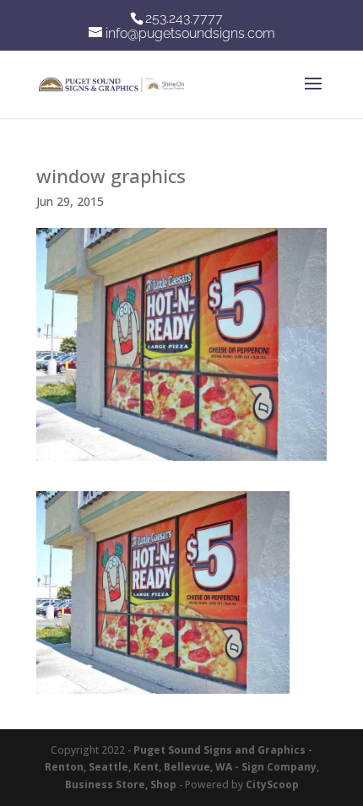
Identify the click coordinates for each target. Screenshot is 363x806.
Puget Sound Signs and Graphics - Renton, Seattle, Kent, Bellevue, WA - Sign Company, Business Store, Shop (182, 767)
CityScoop (272, 784)
